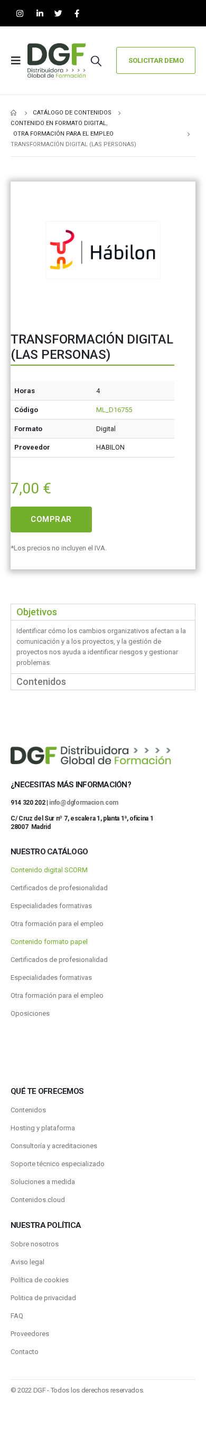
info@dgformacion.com (83, 802)
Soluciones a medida (43, 1182)
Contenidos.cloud (38, 1200)
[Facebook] (76, 13)
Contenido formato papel (49, 942)
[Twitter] (58, 13)
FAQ (17, 1316)
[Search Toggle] (96, 60)
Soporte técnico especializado (58, 1164)
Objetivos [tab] (36, 611)
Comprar (51, 519)
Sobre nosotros (35, 1244)
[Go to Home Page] (14, 113)
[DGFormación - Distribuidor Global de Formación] (56, 60)
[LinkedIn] (39, 13)
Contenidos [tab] (41, 681)
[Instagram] (19, 13)
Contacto (25, 1352)
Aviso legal (27, 1262)
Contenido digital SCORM (49, 870)
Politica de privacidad (43, 1298)
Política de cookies (40, 1280)
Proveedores (30, 1334)
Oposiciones (30, 1013)
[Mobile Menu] (19, 61)
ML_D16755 (114, 410)
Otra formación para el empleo (57, 924)
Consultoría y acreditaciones (54, 1146)
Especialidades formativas (51, 906)
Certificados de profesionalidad (59, 888)
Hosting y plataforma (43, 1128)
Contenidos (28, 1110)
